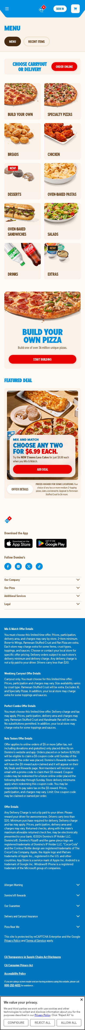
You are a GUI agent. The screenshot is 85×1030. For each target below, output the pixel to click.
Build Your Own (20, 114)
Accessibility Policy (15, 973)
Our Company (12, 580)
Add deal (42, 469)
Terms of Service (36, 940)
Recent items (36, 41)
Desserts (14, 194)
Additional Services (15, 596)
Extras (53, 274)
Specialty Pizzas (60, 114)
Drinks (13, 274)
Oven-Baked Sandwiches (17, 231)
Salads (53, 234)
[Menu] (7, 8)
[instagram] (18, 566)
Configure (16, 1023)
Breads (13, 154)
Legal (7, 604)
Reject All (43, 1023)
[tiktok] (39, 566)
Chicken (54, 154)
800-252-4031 (12, 985)
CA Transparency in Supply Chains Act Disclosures (32, 957)
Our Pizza (9, 588)
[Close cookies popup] (81, 1000)
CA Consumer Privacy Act (18, 965)
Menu (12, 41)
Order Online (64, 66)
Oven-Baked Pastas (62, 194)
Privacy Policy (12, 940)
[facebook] (7, 566)
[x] (28, 566)
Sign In (60, 9)
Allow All (69, 1023)
